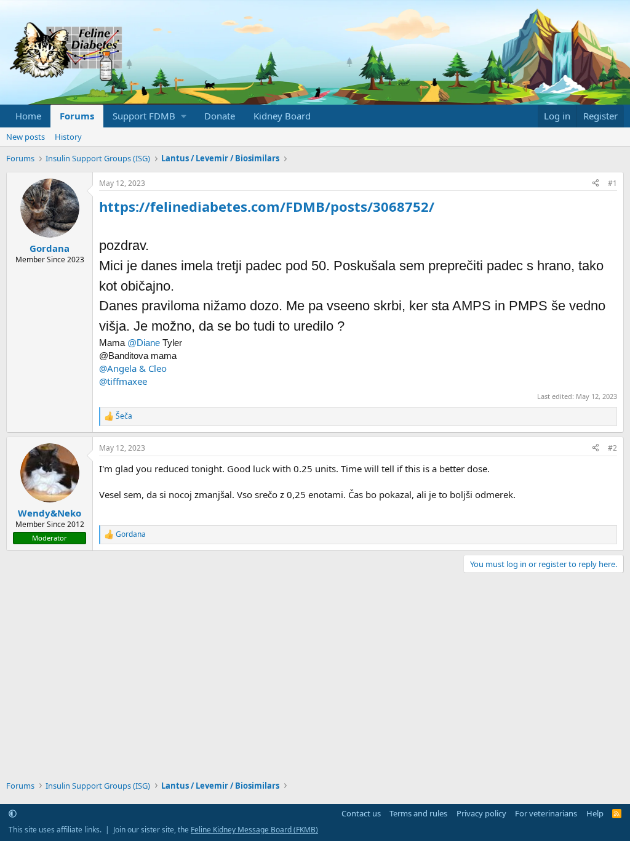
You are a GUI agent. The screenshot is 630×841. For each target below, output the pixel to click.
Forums (77, 116)
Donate (219, 116)
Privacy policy (481, 813)
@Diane (143, 342)
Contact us (361, 813)
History (68, 136)
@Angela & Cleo (133, 368)
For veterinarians (546, 813)
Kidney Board (282, 116)
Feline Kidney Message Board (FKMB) (254, 829)
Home (28, 116)
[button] (149, 116)
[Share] (596, 184)
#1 (612, 183)
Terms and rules (418, 813)
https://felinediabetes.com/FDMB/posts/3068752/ (266, 206)
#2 (612, 448)
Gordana (50, 248)
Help (595, 813)
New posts (25, 136)
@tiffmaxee (123, 381)
